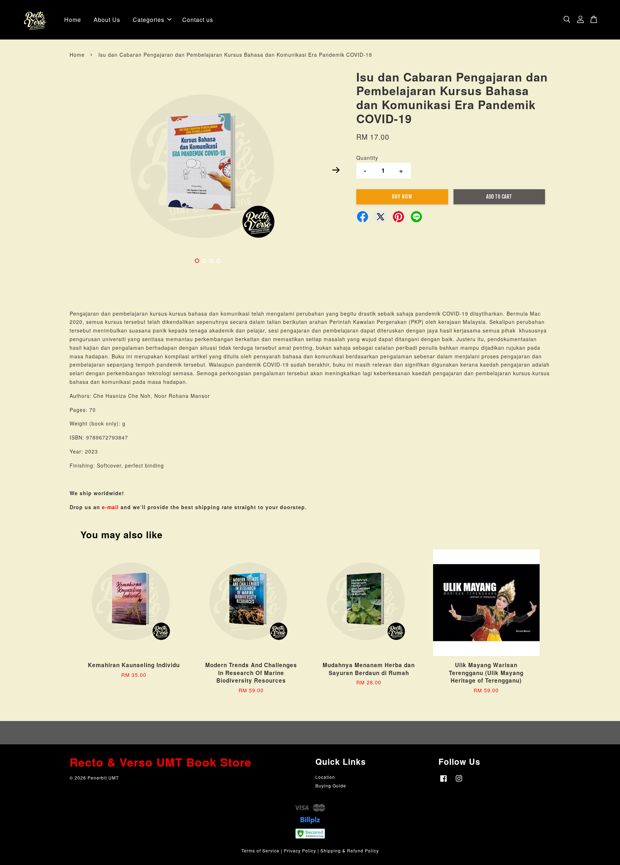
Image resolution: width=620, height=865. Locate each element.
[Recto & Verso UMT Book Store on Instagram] (459, 781)
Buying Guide (330, 785)
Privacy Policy (300, 850)
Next (336, 170)
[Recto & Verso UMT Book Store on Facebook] (443, 781)
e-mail (110, 507)
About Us (107, 19)
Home (72, 19)
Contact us (197, 19)
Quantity (367, 157)
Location (325, 777)
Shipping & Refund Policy (349, 850)
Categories (148, 19)
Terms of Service (260, 850)
